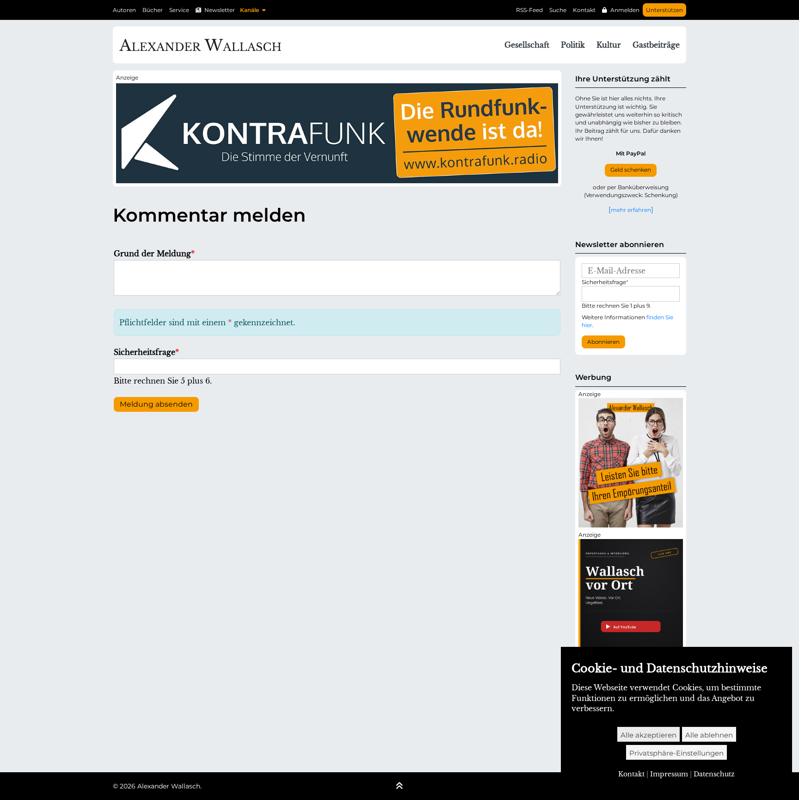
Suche (557, 9)
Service (179, 9)
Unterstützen (664, 9)
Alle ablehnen (709, 735)
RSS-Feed (529, 9)
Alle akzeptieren (648, 735)
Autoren (124, 9)
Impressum (669, 774)
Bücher (152, 9)
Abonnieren (603, 342)
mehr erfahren (631, 209)
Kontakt (584, 9)
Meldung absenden (156, 404)
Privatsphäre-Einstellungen (676, 753)
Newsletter (219, 9)
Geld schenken (630, 170)
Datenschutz (714, 774)
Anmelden (624, 9)
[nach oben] (399, 786)
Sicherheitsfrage (146, 352)
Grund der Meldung (154, 253)
